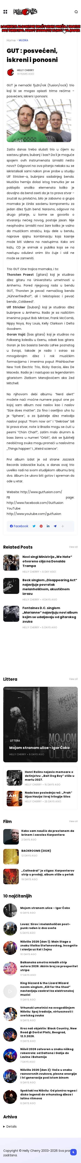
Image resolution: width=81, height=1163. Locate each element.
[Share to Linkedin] (48, 526)
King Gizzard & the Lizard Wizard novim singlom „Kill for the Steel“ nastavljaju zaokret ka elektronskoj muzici (47, 989)
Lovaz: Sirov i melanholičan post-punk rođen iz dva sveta (45, 926)
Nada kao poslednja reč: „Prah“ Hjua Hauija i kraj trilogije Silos (48, 794)
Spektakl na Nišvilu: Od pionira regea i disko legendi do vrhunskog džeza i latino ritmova (48, 1094)
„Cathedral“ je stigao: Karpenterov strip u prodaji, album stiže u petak (47, 872)
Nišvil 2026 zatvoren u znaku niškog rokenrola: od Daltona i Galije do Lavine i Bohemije (46, 1053)
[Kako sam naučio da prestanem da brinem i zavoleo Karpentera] (11, 837)
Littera (15, 740)
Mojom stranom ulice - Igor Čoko (39, 747)
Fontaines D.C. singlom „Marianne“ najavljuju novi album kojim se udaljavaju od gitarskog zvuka (50, 615)
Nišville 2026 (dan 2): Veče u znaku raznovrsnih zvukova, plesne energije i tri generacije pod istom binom (48, 1073)
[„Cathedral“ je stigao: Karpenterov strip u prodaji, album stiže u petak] (11, 876)
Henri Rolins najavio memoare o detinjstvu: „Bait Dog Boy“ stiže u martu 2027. (49, 776)
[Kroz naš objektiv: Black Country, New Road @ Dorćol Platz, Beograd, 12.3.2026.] (10, 1035)
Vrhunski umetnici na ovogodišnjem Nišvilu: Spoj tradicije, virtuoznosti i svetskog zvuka (47, 1011)
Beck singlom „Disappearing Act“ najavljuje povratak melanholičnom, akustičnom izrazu (49, 587)
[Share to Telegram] (55, 526)
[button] (63, 526)
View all (73, 547)
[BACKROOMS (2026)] (11, 856)
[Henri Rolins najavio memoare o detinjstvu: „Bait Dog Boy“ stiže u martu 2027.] (14, 778)
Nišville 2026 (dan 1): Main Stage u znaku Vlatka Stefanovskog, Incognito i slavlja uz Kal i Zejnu (49, 945)
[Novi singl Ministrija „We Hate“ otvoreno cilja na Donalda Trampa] (11, 563)
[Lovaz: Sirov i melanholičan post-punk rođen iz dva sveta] (10, 928)
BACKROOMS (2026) (36, 851)
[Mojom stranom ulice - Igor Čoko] (40, 724)
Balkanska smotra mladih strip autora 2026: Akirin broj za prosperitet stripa (49, 966)
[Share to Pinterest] (41, 526)
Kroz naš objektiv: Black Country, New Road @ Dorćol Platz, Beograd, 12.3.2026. (48, 1032)
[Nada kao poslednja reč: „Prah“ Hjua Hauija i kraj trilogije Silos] (14, 798)
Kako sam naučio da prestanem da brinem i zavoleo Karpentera (47, 833)
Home (11, 40)
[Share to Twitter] (34, 526)
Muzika (23, 40)
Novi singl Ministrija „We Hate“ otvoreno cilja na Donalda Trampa (47, 561)
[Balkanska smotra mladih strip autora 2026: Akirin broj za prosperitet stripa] (10, 969)
